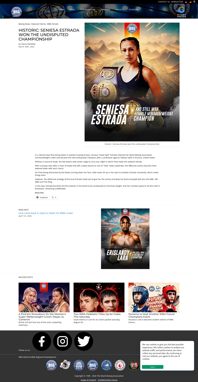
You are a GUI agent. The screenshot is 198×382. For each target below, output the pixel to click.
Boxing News (24, 24)
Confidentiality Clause (107, 380)
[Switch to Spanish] (190, 1)
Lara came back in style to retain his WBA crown (46, 213)
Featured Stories (38, 24)
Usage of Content (88, 380)
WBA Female (52, 24)
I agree (152, 367)
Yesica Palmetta (28, 44)
